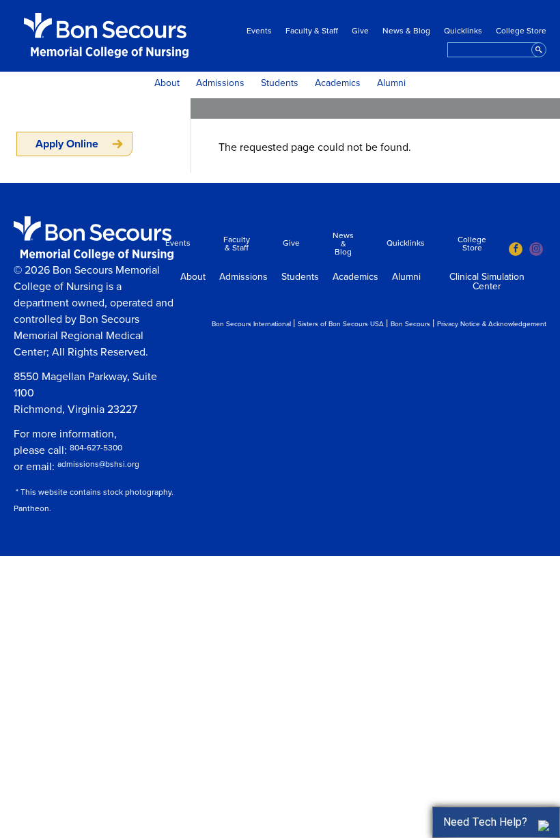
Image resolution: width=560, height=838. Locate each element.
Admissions (220, 83)
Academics (338, 83)
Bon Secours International (251, 324)
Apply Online (67, 144)
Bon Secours (410, 324)
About (167, 83)
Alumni (391, 83)
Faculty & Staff (311, 31)
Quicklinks (463, 31)
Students (279, 83)
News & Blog (406, 31)
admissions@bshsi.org (98, 464)
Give (360, 31)
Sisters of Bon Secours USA (341, 324)
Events (259, 31)
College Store (521, 31)
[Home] (106, 35)
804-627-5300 (96, 447)
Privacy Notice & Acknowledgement (491, 324)
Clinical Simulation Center (486, 282)
